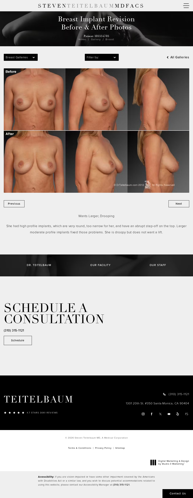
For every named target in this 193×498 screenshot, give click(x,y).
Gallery (96, 39)
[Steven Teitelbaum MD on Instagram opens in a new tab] (143, 414)
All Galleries (179, 57)
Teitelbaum (39, 399)
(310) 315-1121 (121, 484)
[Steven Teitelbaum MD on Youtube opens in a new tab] (169, 414)
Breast (110, 39)
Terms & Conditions (79, 448)
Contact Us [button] (178, 493)
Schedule (18, 340)
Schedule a (54, 314)
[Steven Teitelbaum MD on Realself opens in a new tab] (186, 414)
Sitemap (120, 448)
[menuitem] (143, 414)
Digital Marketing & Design (173, 463)
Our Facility (100, 265)
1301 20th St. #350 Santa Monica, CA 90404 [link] (157, 403)
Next (179, 204)
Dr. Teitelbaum (39, 265)
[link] (59, 412)
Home (82, 39)
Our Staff (158, 265)
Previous (14, 204)
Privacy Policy (103, 448)
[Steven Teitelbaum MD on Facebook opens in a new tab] (152, 414)
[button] (186, 5)
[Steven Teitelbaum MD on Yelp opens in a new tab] (178, 414)
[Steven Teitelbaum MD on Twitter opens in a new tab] (160, 414)
